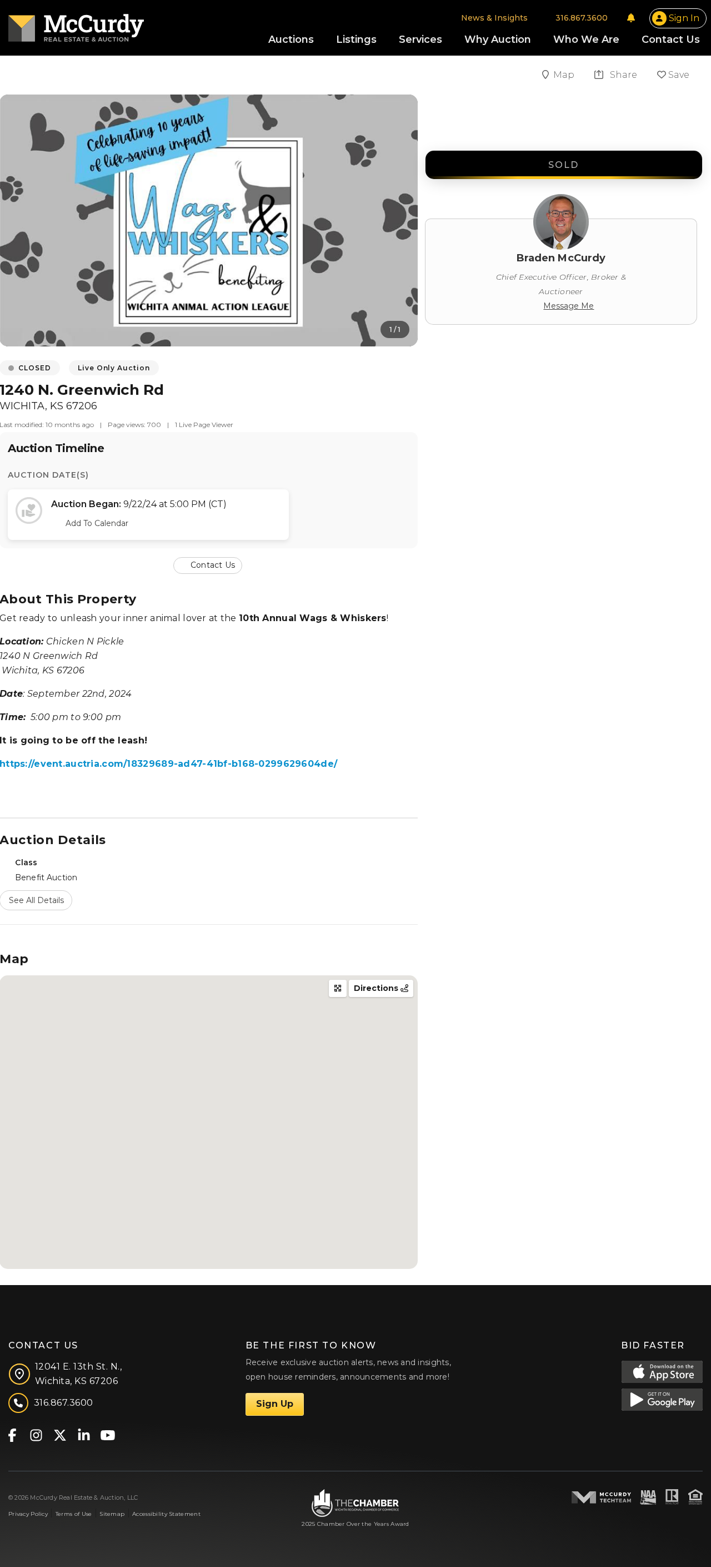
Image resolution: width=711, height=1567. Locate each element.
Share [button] (622, 75)
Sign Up (274, 1404)
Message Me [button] (568, 306)
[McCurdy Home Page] (76, 24)
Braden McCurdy (561, 258)
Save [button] (677, 75)
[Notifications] (631, 17)
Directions (377, 988)
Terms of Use (74, 1514)
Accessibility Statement (166, 1514)
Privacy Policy (28, 1514)
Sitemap (111, 1514)
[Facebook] (12, 1434)
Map (565, 75)
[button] (208, 564)
